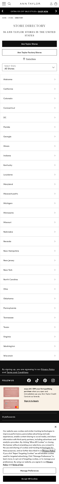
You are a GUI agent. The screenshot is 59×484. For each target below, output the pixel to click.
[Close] (55, 427)
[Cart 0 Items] (56, 3)
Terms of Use (17, 464)
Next (55, 11)
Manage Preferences (29, 470)
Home (4, 18)
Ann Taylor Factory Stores (29, 52)
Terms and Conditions (17, 372)
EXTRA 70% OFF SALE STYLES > (29, 11)
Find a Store (31, 59)
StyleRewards (8, 416)
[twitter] (39, 380)
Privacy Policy (48, 369)
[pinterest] (47, 380)
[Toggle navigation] (4, 3)
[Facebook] (31, 380)
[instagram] (54, 380)
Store (11, 18)
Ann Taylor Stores (29, 43)
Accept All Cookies (29, 478)
